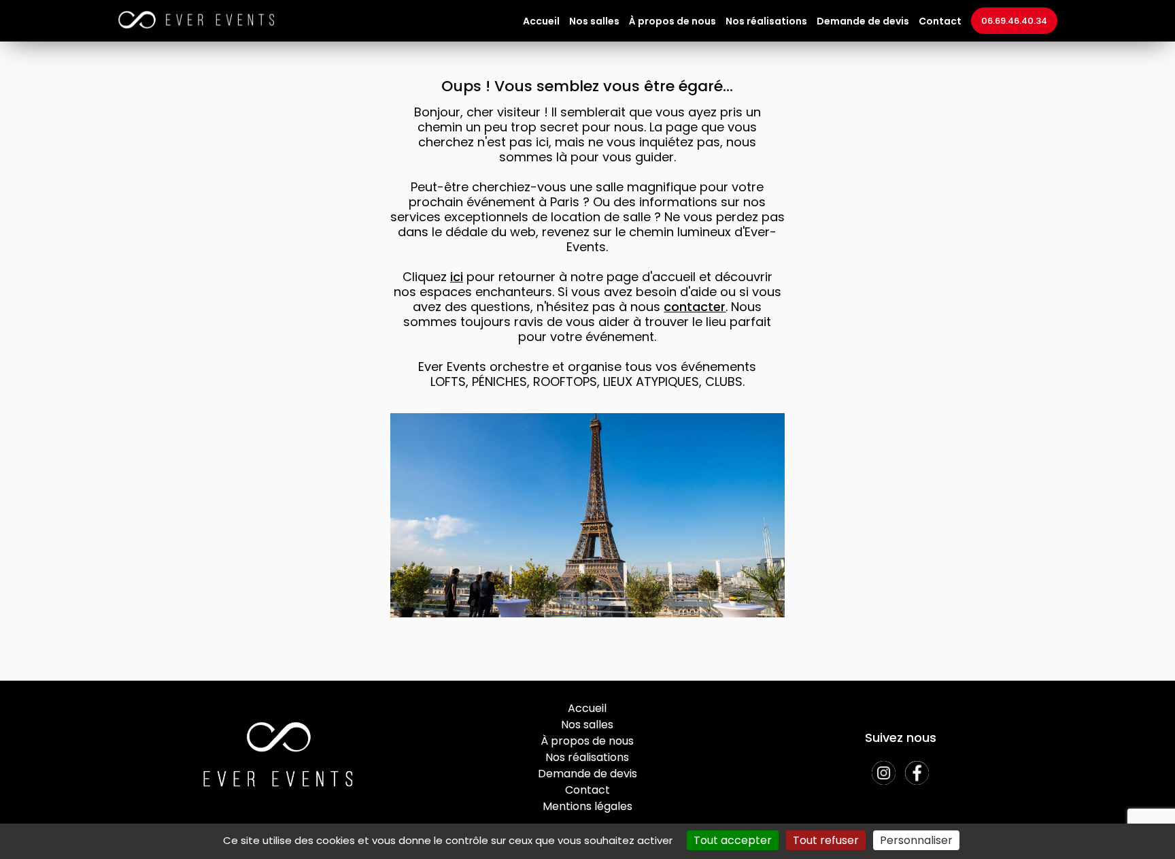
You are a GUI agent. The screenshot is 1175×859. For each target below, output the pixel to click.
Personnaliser (916, 840)
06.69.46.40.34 (1014, 20)
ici (456, 276)
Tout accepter (733, 840)
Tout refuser (826, 840)
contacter (695, 306)
